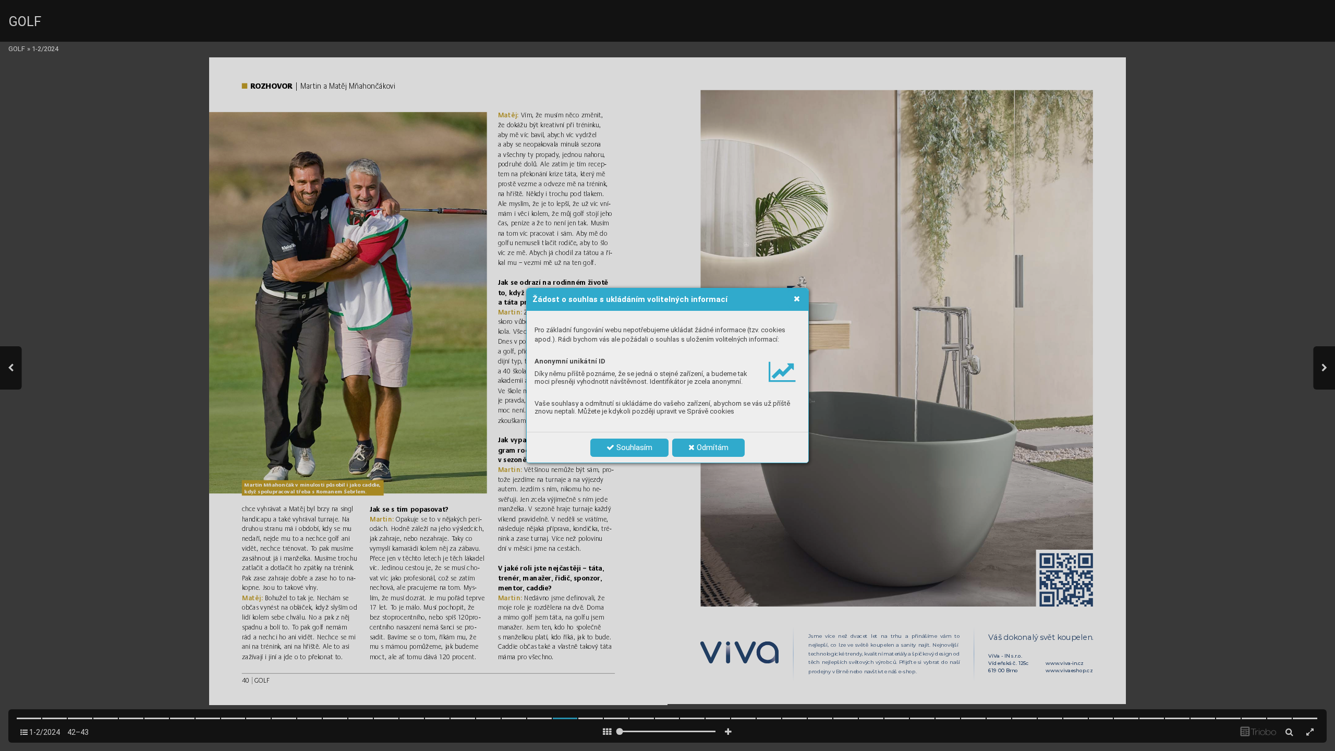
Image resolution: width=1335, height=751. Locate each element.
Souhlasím (633, 447)
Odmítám (712, 447)
